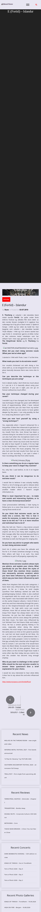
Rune (7, 310)
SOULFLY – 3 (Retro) (17, 713)
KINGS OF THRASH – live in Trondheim (18, 863)
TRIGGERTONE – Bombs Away (14, 808)
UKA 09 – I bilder (14, 707)
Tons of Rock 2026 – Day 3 (13, 874)
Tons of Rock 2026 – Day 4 (13, 869)
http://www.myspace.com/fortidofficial (16, 682)
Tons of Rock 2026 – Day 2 (13, 880)
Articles (6, 299)
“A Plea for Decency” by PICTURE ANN (17, 759)
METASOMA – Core (11, 823)
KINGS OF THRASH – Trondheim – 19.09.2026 (20, 902)
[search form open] (36, 4)
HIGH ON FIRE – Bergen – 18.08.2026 (17, 907)
